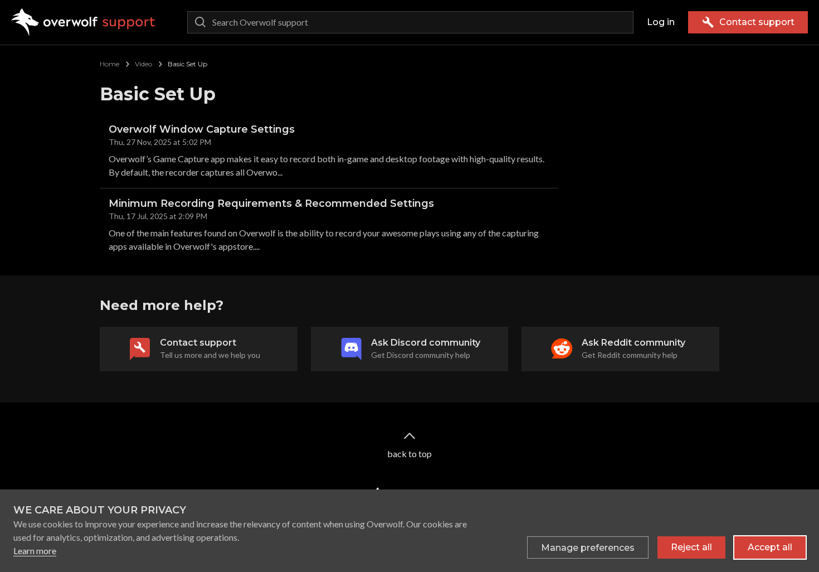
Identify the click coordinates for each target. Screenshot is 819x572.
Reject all (691, 547)
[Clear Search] (622, 22)
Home (109, 64)
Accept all (770, 547)
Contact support (756, 22)
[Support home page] (83, 22)
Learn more (34, 550)
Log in (661, 22)
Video (143, 64)
